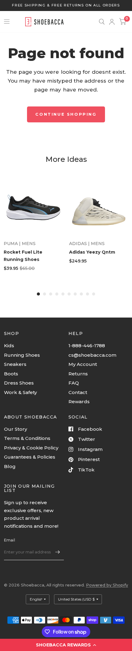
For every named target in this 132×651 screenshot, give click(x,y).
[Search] (102, 21)
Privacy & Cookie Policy (31, 448)
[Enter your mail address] (58, 552)
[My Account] (112, 21)
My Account (82, 364)
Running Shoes (22, 355)
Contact (77, 392)
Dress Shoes (19, 383)
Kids (9, 345)
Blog (10, 466)
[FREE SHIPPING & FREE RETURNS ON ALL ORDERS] (66, 5)
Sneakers (15, 364)
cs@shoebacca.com (92, 355)
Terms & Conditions (27, 438)
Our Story (15, 429)
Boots (11, 374)
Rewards (79, 401)
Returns (78, 374)
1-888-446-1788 (86, 345)
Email (9, 540)
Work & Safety (20, 392)
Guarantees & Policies (29, 457)
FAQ (73, 383)
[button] (66, 645)
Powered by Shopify (107, 584)
